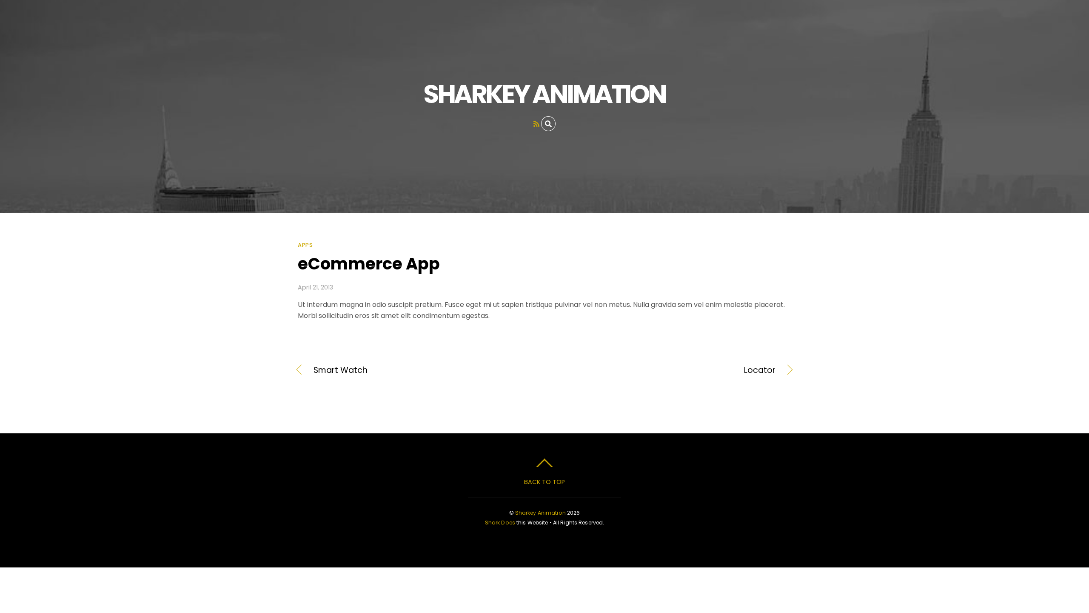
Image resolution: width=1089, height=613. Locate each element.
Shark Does (500, 522)
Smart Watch (341, 370)
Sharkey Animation (540, 512)
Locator (667, 370)
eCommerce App (369, 263)
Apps (305, 245)
